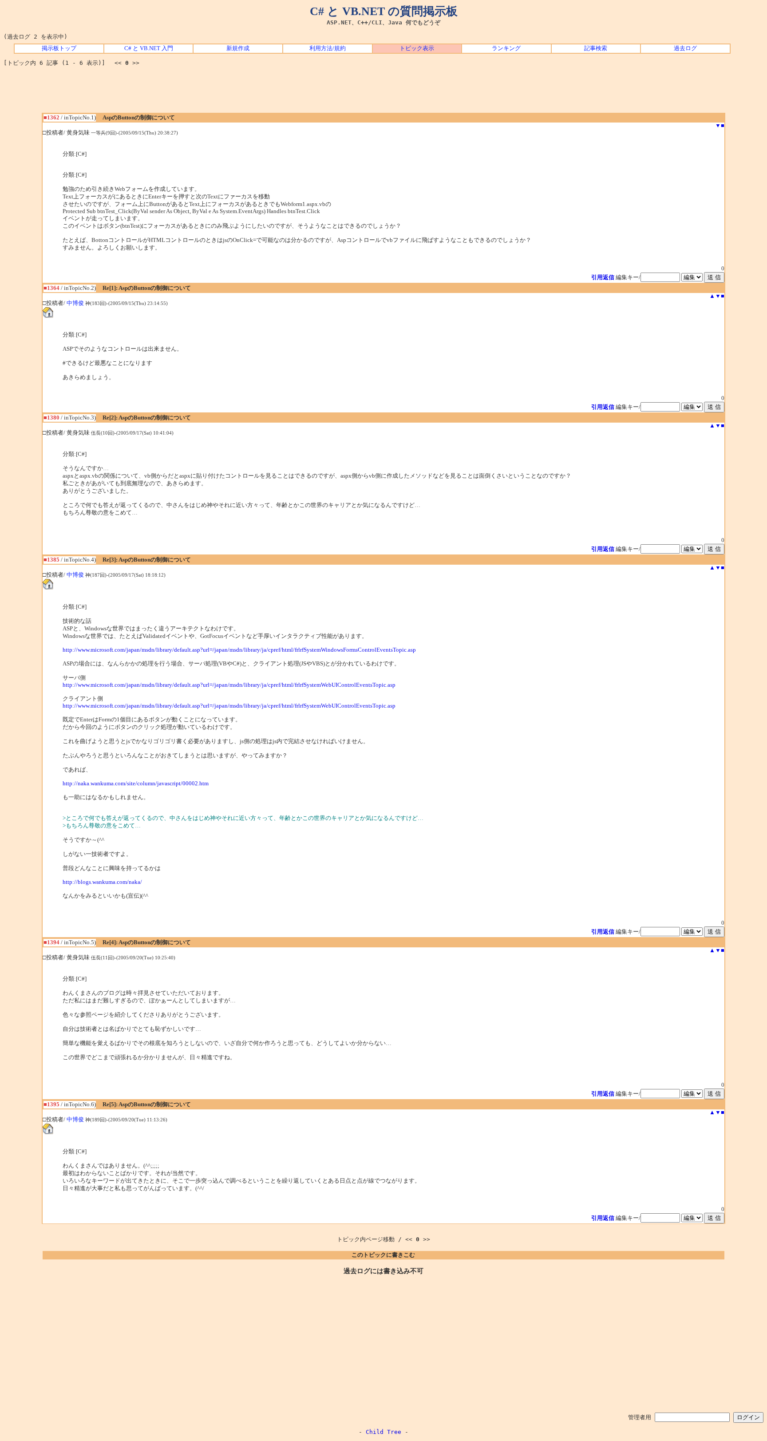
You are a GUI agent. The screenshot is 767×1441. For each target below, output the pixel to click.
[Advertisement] (383, 93)
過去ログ (685, 48)
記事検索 (595, 48)
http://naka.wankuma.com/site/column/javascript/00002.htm (136, 783)
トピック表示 (416, 48)
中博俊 (75, 303)
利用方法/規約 (327, 48)
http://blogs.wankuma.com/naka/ (102, 882)
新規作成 (237, 48)
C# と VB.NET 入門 (148, 48)
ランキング (506, 48)
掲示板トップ (59, 48)
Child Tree (383, 1432)
